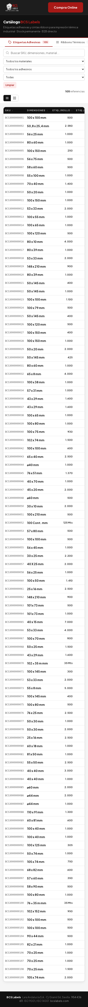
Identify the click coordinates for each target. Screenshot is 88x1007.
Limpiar (10, 85)
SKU (9, 110)
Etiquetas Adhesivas (30, 42)
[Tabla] (7, 98)
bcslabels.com (59, 1000)
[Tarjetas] (14, 98)
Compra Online (65, 7)
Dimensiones (37, 110)
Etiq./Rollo (62, 110)
